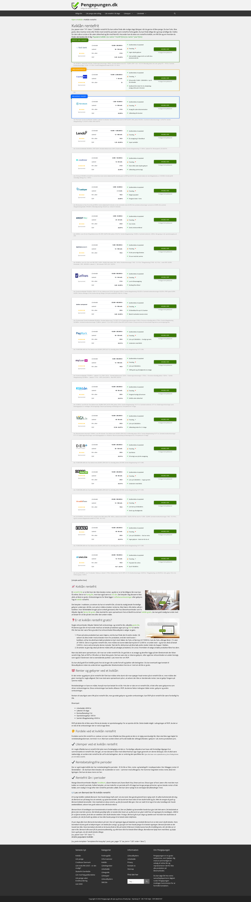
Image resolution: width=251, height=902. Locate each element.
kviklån (79, 599)
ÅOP (130, 627)
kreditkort (101, 782)
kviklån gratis (146, 612)
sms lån (114, 594)
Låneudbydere (107, 879)
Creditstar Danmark (83, 862)
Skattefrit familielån (82, 871)
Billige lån (78, 13)
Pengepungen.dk (99, 5)
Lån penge (79, 859)
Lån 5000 (79, 884)
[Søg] (147, 881)
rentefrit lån (78, 592)
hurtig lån (89, 594)
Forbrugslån (106, 856)
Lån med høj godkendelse (85, 875)
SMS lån (104, 882)
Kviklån (80, 19)
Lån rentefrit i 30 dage (112, 13)
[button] (174, 13)
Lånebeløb (140, 13)
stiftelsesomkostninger (123, 597)
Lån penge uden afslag (93, 13)
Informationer (106, 859)
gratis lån (136, 625)
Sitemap (130, 869)
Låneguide (105, 872)
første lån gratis (89, 612)
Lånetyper (127, 13)
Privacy (130, 862)
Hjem (74, 19)
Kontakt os (131, 866)
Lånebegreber (106, 866)
